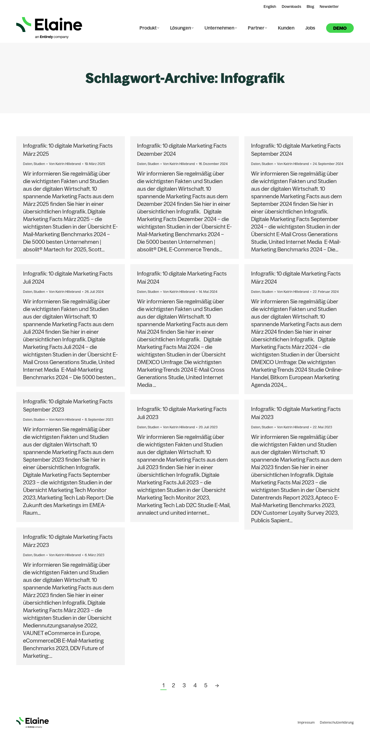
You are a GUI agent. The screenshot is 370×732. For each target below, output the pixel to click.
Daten (27, 164)
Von (65, 164)
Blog (310, 6)
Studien (39, 164)
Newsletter (329, 6)
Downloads (291, 6)
